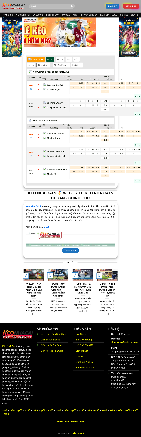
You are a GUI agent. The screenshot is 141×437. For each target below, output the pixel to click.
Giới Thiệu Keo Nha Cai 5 (53, 334)
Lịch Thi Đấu (82, 351)
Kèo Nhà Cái (8, 346)
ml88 (81, 421)
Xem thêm (69, 250)
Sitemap (80, 356)
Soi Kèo (124, 15)
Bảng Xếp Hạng (84, 340)
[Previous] (28, 33)
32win (60, 421)
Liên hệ (135, 15)
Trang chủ (8, 15)
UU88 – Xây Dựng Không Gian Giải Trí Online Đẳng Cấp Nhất (58, 290)
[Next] (112, 33)
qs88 (4, 410)
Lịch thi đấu (52, 15)
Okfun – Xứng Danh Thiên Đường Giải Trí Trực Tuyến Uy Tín (107, 290)
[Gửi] (72, 6)
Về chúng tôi (23, 15)
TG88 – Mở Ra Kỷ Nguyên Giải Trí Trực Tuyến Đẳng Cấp (82, 288)
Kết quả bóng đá (88, 15)
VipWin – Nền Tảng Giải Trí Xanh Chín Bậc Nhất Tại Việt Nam (34, 290)
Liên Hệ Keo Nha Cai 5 (52, 351)
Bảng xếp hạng (69, 15)
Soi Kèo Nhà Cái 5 (85, 367)
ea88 (96, 410)
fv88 (66, 421)
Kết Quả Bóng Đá (84, 345)
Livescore (38, 15)
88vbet (74, 421)
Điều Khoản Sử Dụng (51, 345)
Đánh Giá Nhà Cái (108, 15)
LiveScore (81, 334)
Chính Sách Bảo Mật (51, 340)
